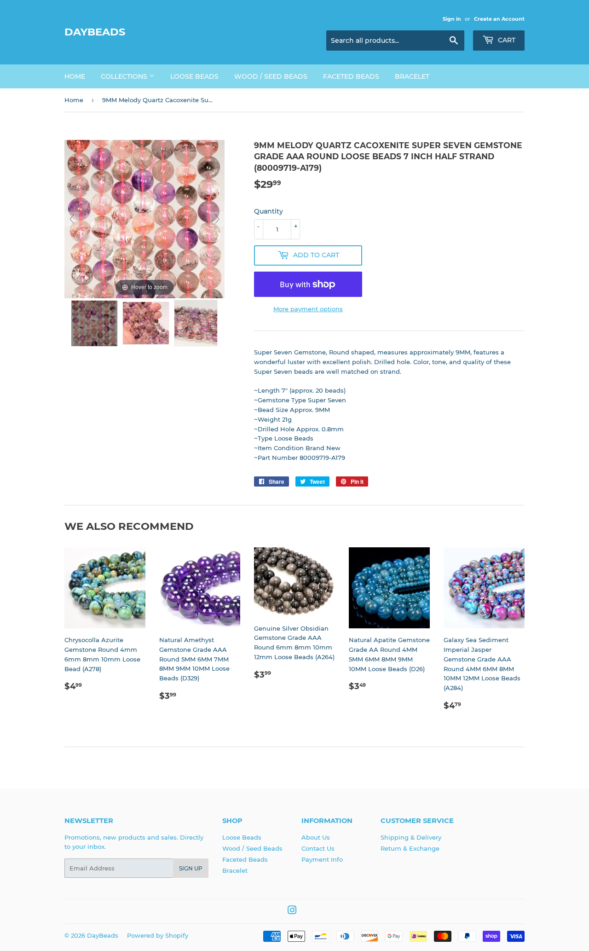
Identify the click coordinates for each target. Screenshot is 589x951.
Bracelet (412, 76)
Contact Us (318, 848)
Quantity (268, 211)
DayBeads (94, 31)
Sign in (452, 19)
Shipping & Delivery (411, 837)
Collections (125, 76)
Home (74, 76)
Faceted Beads (351, 76)
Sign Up (190, 868)
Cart (505, 40)
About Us (315, 837)
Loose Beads (194, 76)
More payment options (308, 309)
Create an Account (499, 19)
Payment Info (322, 859)
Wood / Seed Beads (270, 76)
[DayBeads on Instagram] (292, 911)
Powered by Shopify (157, 935)
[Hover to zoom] (144, 218)
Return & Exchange (410, 848)
